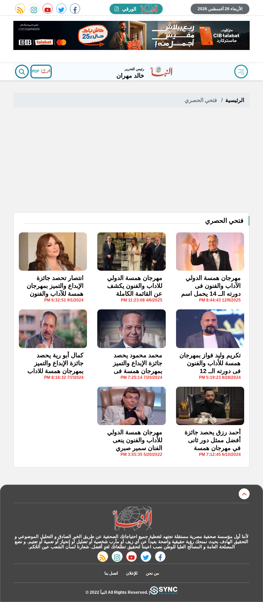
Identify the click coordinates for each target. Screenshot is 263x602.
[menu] (241, 71)
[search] (22, 71)
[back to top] (244, 493)
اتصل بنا (111, 573)
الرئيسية (234, 100)
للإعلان (132, 573)
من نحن (152, 573)
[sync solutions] (163, 592)
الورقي (129, 9)
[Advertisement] (131, 161)
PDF (36, 71)
